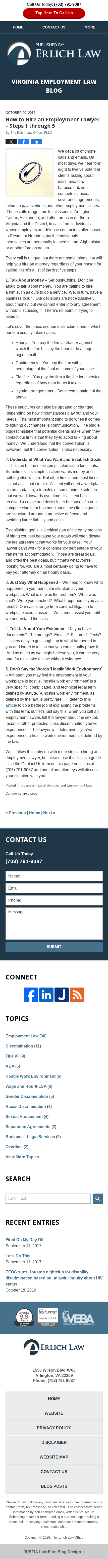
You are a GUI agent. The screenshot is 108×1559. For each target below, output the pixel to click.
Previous (16, 813)
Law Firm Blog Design (52, 1552)
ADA (13, 1066)
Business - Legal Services (40, 785)
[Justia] (62, 995)
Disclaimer (54, 1442)
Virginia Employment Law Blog (54, 53)
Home (18, 27)
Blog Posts (54, 1486)
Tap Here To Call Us (54, 13)
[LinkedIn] (46, 995)
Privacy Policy (54, 1428)
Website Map (54, 1457)
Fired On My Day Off (24, 1240)
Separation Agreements (31, 1127)
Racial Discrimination (29, 1106)
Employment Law (79, 785)
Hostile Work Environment (33, 1076)
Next (49, 813)
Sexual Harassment (27, 1116)
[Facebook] (31, 995)
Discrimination (23, 1046)
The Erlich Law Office (67, 1537)
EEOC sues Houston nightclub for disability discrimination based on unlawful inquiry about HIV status (54, 1278)
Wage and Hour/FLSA (29, 1086)
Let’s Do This (18, 1256)
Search (98, 1199)
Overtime (17, 1147)
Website (54, 1413)
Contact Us (53, 27)
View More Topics (22, 1157)
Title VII (15, 1056)
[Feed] (77, 995)
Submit (54, 946)
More (90, 27)
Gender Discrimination (30, 1096)
